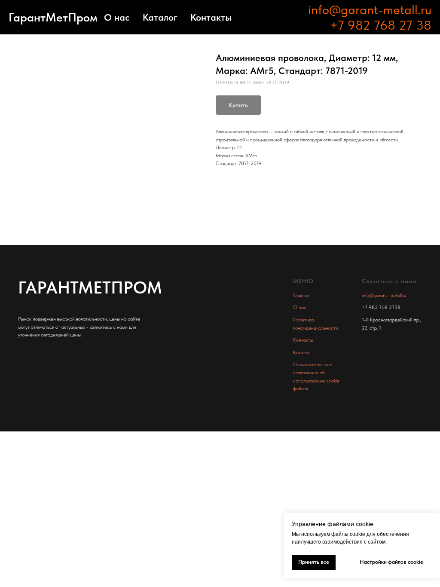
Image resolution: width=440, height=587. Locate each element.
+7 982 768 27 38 (380, 25)
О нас (117, 17)
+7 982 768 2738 (381, 307)
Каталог (160, 17)
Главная (301, 295)
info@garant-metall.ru (369, 9)
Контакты (211, 17)
